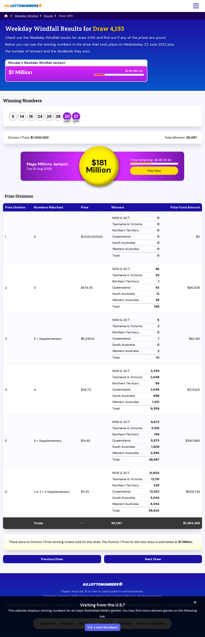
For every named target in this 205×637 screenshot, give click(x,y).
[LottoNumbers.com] (6, 16)
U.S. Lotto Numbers (102, 627)
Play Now (154, 171)
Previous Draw (52, 559)
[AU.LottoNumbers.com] (22, 9)
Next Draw (153, 559)
